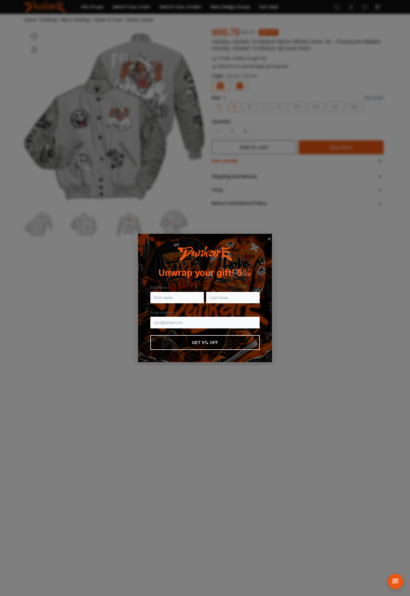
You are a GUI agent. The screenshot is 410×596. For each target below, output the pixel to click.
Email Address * (163, 312)
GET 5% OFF (205, 342)
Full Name (158, 287)
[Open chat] (395, 581)
